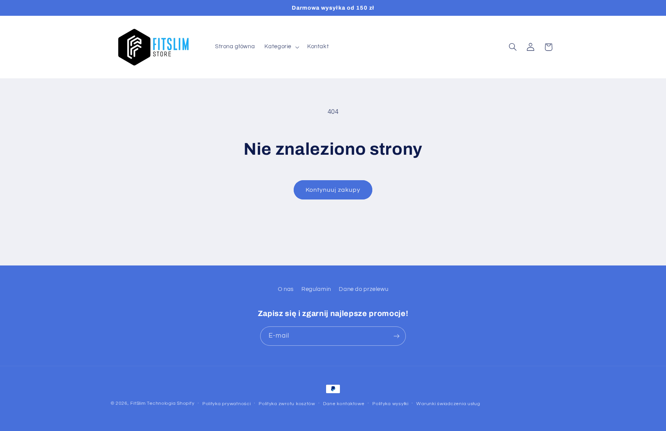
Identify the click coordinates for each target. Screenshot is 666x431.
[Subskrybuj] (396, 335)
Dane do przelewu (363, 289)
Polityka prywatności (226, 404)
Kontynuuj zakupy (333, 190)
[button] (281, 47)
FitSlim (137, 403)
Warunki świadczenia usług (448, 404)
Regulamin (316, 289)
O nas (286, 289)
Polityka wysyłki (390, 404)
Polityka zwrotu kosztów (287, 404)
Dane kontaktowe (343, 404)
